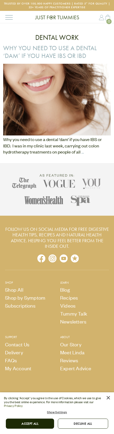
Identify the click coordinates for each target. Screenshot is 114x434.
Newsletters (73, 321)
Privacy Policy (13, 406)
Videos (68, 305)
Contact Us (17, 344)
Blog (65, 289)
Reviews (69, 360)
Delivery (14, 352)
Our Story (70, 344)
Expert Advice (75, 368)
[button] (57, 412)
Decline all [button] (83, 424)
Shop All (14, 289)
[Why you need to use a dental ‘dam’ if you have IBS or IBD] (57, 133)
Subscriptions (20, 305)
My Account (101, 17)
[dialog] (57, 413)
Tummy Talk (73, 313)
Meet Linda (72, 352)
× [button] (108, 398)
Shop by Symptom (25, 297)
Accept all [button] (29, 424)
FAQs (11, 360)
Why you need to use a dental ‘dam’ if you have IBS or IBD (50, 52)
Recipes (69, 297)
